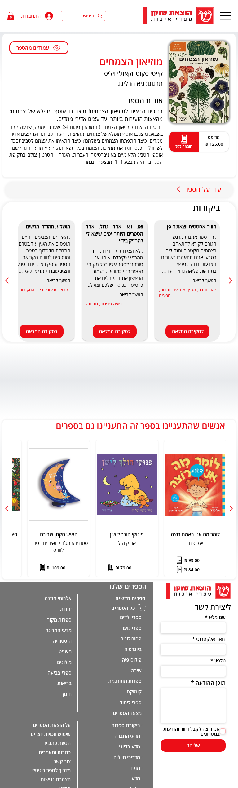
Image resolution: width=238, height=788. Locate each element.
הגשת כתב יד (57, 743)
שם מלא (217, 617)
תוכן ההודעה (210, 682)
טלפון (219, 660)
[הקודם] (230, 280)
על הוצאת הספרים (52, 725)
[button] (10, 16)
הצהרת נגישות (56, 779)
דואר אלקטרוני (210, 638)
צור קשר (62, 761)
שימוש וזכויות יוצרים (51, 734)
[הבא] (7, 280)
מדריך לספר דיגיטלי (51, 770)
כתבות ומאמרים (55, 752)
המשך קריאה (204, 280)
